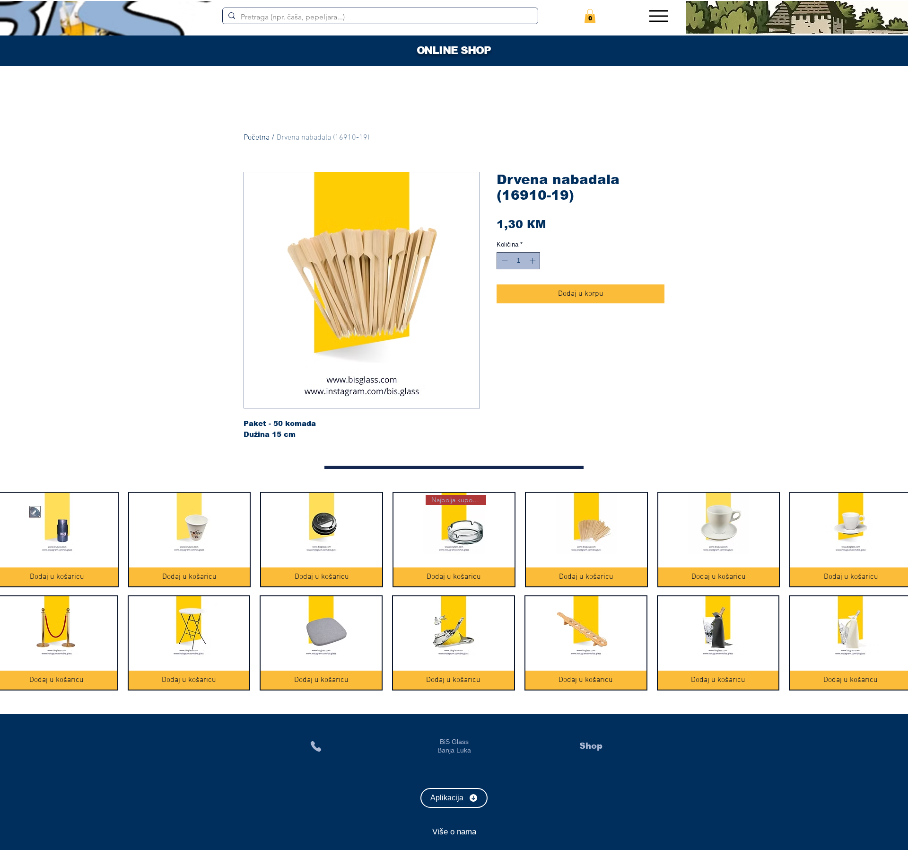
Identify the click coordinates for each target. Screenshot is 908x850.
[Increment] (533, 261)
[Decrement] (503, 261)
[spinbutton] (518, 261)
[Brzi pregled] (189, 523)
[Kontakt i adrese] (316, 746)
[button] (590, 16)
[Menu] (659, 16)
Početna (257, 137)
